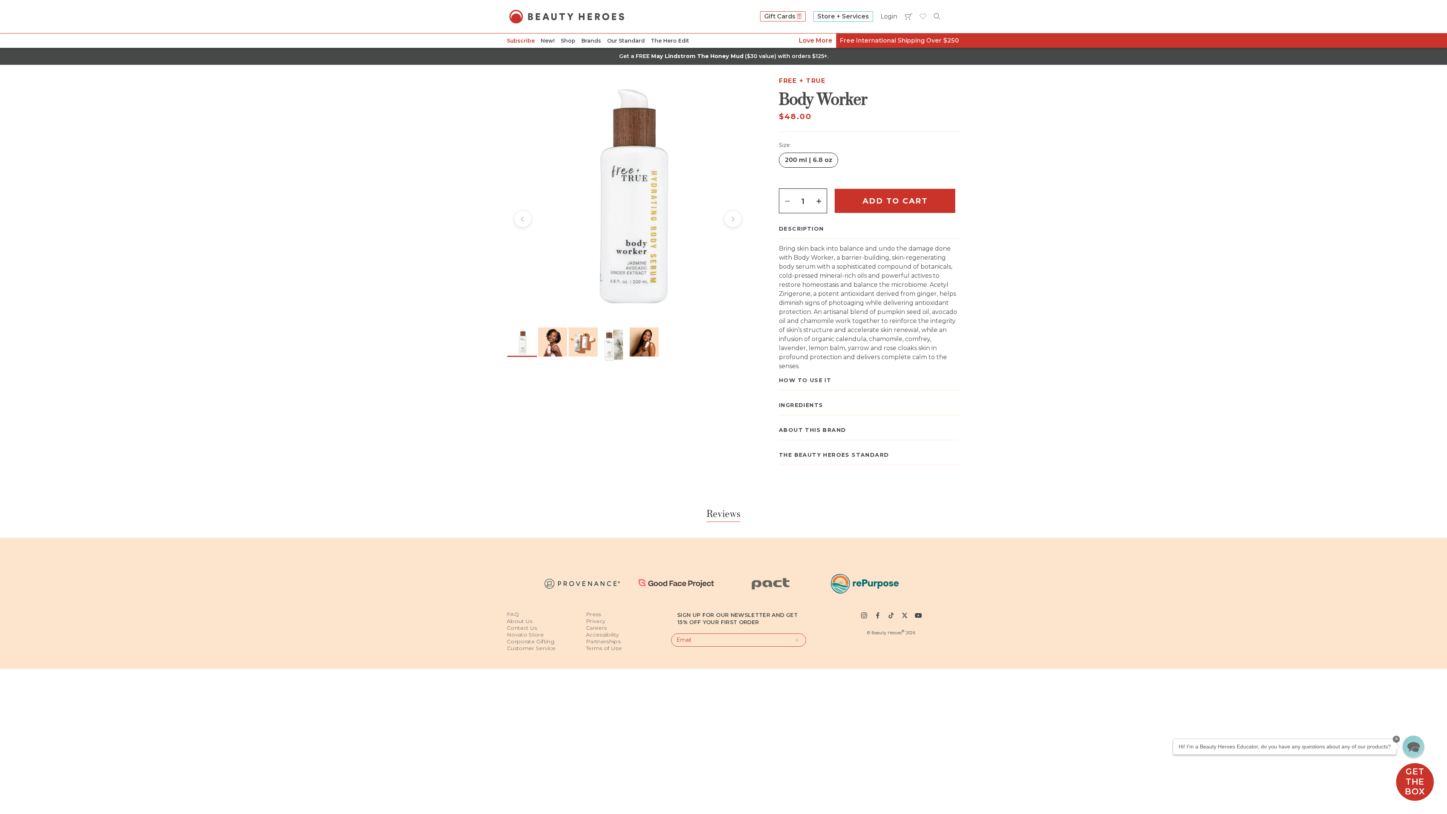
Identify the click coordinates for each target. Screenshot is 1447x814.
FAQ (513, 614)
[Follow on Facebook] (877, 615)
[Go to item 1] (522, 342)
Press (593, 614)
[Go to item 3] (583, 342)
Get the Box (1415, 782)
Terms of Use (604, 648)
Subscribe (521, 40)
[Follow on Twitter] (905, 615)
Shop (568, 40)
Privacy (595, 621)
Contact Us (522, 627)
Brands (591, 40)
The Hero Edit (670, 40)
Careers (596, 627)
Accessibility (602, 634)
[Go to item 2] (552, 342)
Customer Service (531, 648)
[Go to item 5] (644, 342)
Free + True (802, 80)
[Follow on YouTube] (918, 615)
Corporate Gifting (530, 641)
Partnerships (603, 641)
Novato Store (525, 634)
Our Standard (626, 40)
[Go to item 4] (613, 345)
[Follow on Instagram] (864, 615)
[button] (1413, 746)
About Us (520, 621)
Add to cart (895, 200)
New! (548, 40)
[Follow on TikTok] (891, 615)
